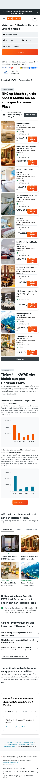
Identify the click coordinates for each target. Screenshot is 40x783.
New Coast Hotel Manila (26, 146)
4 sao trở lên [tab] (7, 529)
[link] (20, 502)
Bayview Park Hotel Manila (26, 268)
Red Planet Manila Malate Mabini (26, 243)
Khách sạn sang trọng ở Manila (16, 727)
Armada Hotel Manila (24, 336)
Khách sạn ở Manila (9, 746)
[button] (37, 12)
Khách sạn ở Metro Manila (26, 744)
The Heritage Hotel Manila (26, 195)
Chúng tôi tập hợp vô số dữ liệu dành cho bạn (18, 772)
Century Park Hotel (23, 313)
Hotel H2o (20, 219)
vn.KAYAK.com (8, 742)
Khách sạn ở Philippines (10, 744)
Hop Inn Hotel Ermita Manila (24, 171)
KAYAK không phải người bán (14, 768)
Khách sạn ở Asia (28, 742)
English (21, 13)
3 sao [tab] (19, 529)
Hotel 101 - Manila (23, 123)
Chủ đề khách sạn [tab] (11, 712)
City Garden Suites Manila (26, 291)
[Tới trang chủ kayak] (14, 18)
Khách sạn (18, 742)
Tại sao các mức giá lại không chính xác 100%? (18, 777)
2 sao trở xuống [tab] (31, 529)
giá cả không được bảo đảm (11, 762)
